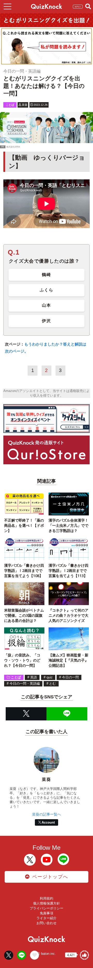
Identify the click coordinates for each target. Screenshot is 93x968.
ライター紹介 (46, 918)
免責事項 (46, 913)
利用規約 (46, 898)
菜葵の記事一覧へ (46, 814)
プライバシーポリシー (46, 908)
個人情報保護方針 (46, 903)
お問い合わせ (46, 923)
